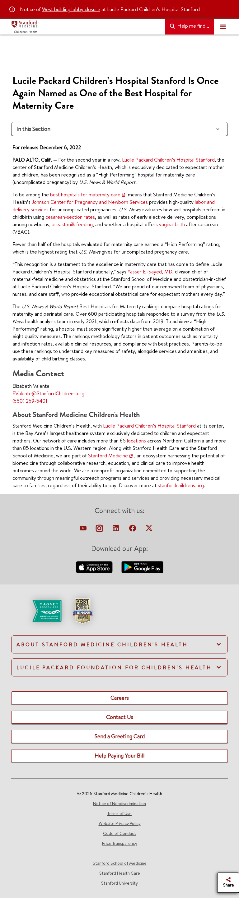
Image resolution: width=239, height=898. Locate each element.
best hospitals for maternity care (85, 194)
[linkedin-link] (116, 529)
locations (136, 440)
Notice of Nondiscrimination (119, 803)
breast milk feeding (72, 224)
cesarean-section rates (70, 216)
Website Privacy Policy (120, 823)
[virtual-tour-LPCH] (83, 529)
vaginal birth (172, 224)
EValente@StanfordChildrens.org (48, 393)
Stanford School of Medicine (120, 863)
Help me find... (192, 25)
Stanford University (119, 883)
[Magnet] (37, 610)
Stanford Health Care (119, 873)
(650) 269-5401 (29, 400)
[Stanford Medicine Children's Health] (85, 26)
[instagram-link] (100, 529)
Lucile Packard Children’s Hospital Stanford (168, 159)
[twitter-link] (149, 529)
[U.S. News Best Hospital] (82, 610)
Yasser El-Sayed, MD (150, 271)
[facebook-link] (133, 529)
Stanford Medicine (108, 455)
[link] (119, 616)
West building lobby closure (71, 9)
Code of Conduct (119, 833)
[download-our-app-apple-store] (95, 566)
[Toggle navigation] (223, 26)
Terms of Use (119, 813)
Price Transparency (119, 843)
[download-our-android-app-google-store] (142, 566)
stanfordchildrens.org (181, 485)
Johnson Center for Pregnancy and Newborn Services (90, 202)
